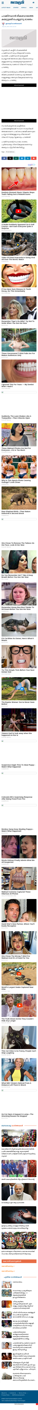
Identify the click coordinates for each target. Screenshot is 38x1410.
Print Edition (10, 152)
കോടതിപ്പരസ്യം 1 (8, 1266)
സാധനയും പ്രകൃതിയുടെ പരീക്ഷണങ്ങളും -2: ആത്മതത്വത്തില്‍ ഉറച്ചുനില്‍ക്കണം (22, 1293)
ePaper (15, 7)
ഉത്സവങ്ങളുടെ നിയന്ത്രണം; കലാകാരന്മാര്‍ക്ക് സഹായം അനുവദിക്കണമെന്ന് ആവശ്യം (18, 1252)
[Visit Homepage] (17, 3)
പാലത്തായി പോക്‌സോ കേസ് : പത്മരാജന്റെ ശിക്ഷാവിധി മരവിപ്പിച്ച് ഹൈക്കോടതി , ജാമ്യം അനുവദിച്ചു (24, 1346)
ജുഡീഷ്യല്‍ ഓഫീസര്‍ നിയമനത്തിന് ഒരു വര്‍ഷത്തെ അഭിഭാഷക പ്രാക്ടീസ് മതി (24, 1356)
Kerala (23, 7)
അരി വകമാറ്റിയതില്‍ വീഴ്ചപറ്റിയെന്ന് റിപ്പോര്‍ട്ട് (18, 1179)
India (31, 7)
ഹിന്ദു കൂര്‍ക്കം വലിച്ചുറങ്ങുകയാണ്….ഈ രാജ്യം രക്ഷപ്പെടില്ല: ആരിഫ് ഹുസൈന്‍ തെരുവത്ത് (23, 1304)
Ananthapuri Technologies (18, 1401)
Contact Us (13, 1393)
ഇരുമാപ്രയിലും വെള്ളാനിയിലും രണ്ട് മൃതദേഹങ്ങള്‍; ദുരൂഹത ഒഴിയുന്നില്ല (15, 1227)
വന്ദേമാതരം (17, 1282)
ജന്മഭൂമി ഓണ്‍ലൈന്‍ (14, 23)
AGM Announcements (18, 1395)
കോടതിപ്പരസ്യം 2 (8, 1271)
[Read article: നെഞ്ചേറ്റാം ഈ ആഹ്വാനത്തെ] (19, 1191)
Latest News (6, 7)
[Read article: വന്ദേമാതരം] (7, 1284)
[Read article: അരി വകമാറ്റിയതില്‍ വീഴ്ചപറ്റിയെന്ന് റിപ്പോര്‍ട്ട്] (19, 1168)
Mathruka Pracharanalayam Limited (12, 1399)
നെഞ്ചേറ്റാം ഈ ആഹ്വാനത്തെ (13, 1202)
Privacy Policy (5, 1395)
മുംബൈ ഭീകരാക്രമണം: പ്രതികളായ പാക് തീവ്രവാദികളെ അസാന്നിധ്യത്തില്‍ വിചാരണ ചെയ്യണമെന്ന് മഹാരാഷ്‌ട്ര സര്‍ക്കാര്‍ (23, 1379)
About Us (4, 1393)
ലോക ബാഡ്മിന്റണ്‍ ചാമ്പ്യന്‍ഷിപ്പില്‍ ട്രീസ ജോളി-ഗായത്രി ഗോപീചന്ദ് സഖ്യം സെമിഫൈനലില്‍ (23, 1324)
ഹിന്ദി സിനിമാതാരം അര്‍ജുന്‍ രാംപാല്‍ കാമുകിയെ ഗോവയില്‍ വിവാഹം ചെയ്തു (24, 1314)
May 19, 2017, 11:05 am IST (9, 27)
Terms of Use (22, 1393)
